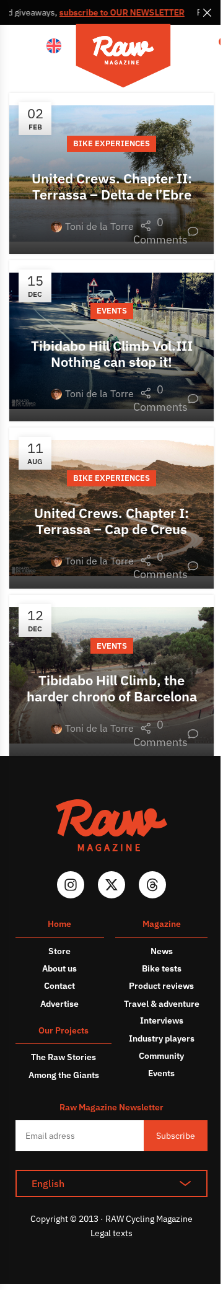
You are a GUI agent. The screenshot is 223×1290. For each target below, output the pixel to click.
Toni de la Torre (99, 226)
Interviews (161, 1020)
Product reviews (161, 985)
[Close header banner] (207, 12)
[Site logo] (123, 57)
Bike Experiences (111, 143)
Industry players (162, 1038)
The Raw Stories (63, 1057)
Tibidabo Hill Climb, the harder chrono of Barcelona (112, 688)
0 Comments (165, 231)
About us (59, 968)
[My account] (191, 46)
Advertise (59, 1003)
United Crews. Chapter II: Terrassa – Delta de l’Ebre (112, 186)
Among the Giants (63, 1075)
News (162, 951)
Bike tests (161, 968)
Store (59, 951)
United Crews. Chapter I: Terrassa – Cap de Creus (111, 521)
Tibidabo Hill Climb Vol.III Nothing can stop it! (112, 353)
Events (112, 310)
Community (161, 1055)
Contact (59, 985)
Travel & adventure (161, 1003)
